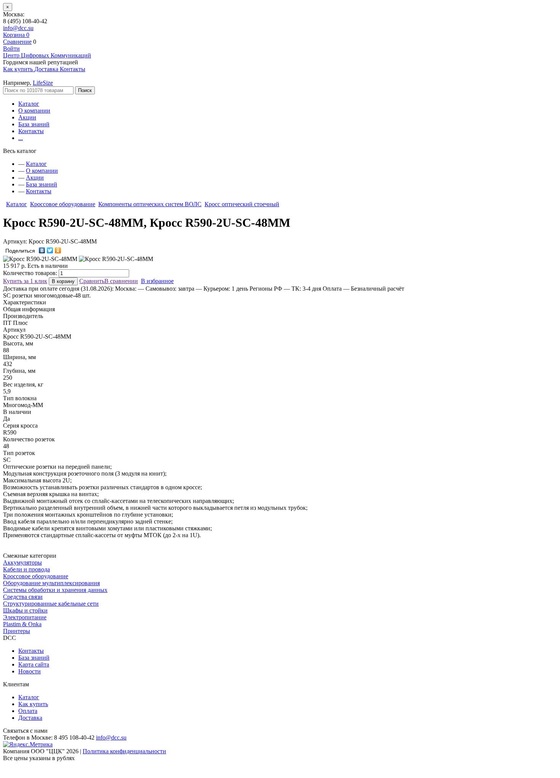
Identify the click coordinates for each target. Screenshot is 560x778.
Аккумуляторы (22, 562)
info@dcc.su (18, 28)
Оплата (27, 711)
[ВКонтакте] (42, 250)
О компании (34, 110)
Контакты (31, 131)
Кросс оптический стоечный (242, 204)
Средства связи (23, 596)
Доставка (30, 717)
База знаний (34, 124)
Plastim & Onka (22, 624)
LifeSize (43, 83)
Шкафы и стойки (25, 610)
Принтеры (16, 631)
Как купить (33, 704)
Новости (29, 671)
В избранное (157, 281)
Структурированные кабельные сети (51, 603)
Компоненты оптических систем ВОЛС (150, 204)
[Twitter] (50, 250)
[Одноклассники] (58, 250)
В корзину (63, 281)
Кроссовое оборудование (62, 204)
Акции (27, 117)
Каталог (28, 103)
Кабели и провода (26, 569)
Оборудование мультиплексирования (51, 583)
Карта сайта (33, 664)
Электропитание (24, 617)
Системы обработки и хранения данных (55, 590)
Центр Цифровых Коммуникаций (47, 55)
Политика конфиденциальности (124, 751)
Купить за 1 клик (25, 281)
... (20, 138)
